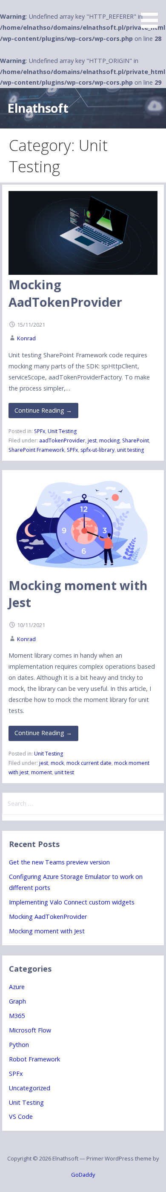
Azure (17, 987)
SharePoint (135, 440)
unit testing (130, 449)
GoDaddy (83, 1174)
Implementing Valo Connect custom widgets (72, 902)
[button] (152, 15)
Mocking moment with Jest (47, 931)
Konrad (26, 338)
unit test (64, 772)
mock (57, 763)
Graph (17, 1001)
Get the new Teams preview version (59, 862)
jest (92, 440)
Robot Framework (34, 1059)
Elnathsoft (37, 108)
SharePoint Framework (36, 449)
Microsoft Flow (30, 1030)
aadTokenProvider (62, 440)
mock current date (89, 763)
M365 (17, 1016)
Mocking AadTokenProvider (65, 293)
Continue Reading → (43, 410)
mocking (109, 440)
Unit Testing (62, 431)
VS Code (21, 1116)
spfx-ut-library (97, 449)
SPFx (39, 431)
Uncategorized (29, 1088)
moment (41, 772)
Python (19, 1045)
